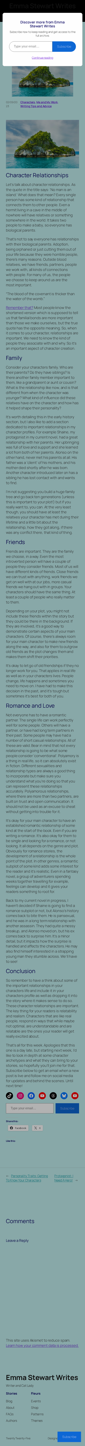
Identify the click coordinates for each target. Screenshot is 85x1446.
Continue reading (42, 57)
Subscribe (64, 46)
